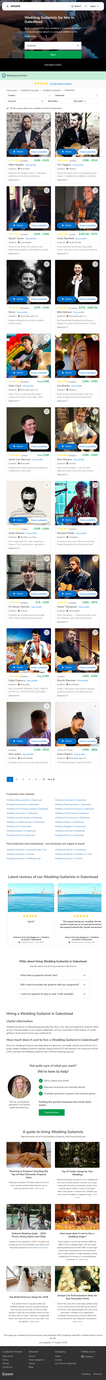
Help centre (8, 1356)
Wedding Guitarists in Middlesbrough (23, 858)
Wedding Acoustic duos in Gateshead (72, 817)
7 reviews (72, 160)
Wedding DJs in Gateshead (18, 826)
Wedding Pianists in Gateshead (69, 835)
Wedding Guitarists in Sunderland (70, 849)
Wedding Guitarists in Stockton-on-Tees (73, 854)
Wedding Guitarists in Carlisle (68, 858)
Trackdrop (85, 1374)
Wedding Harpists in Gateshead (21, 830)
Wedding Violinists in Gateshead (70, 830)
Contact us (7, 1367)
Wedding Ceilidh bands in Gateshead (72, 813)
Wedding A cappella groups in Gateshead (25, 822)
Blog (31, 1367)
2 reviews (72, 529)
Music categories (36, 1359)
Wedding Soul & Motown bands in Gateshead (27, 808)
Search (78, 6)
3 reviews (72, 602)
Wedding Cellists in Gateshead (20, 835)
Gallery (32, 1363)
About (58, 1356)
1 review (72, 234)
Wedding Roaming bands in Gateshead (73, 804)
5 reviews (24, 234)
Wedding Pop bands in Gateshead (70, 800)
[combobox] (29, 95)
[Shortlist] (85, 6)
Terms (5, 1359)
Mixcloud (98, 1374)
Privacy (6, 1363)
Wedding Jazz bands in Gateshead (22, 813)
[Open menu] (7, 6)
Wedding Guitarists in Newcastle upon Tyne (26, 849)
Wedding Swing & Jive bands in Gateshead (74, 808)
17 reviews (73, 308)
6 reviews (24, 160)
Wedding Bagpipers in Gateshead (70, 826)
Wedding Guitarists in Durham (20, 854)
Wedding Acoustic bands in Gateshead (24, 817)
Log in (93, 6)
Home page (11, 90)
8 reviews (72, 381)
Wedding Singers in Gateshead (69, 822)
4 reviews (24, 602)
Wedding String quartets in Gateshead (23, 800)
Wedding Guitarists (52, 90)
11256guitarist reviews (61, 83)
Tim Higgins (31, 937)
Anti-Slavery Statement (65, 1363)
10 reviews (24, 381)
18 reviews (24, 308)
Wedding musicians (30, 90)
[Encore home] (15, 6)
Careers (58, 1359)
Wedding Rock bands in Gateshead (22, 804)
